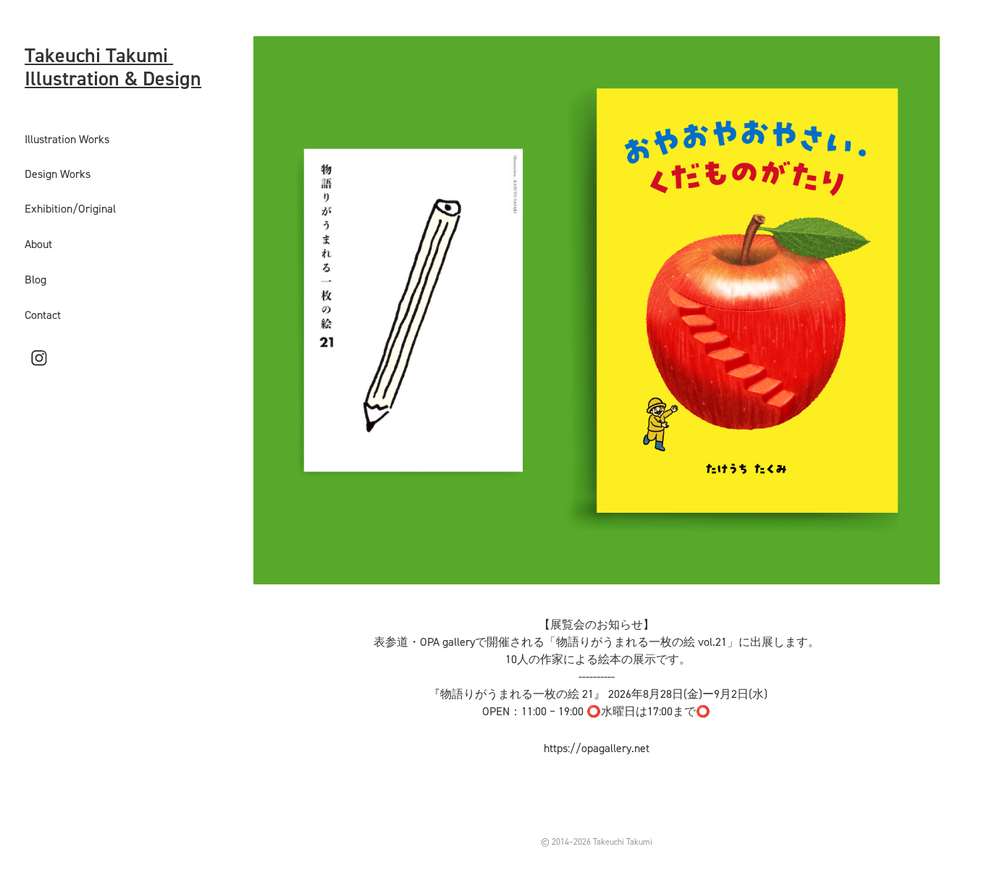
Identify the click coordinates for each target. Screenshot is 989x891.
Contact (43, 314)
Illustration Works (67, 139)
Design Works (58, 173)
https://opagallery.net (596, 748)
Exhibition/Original (70, 208)
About (38, 243)
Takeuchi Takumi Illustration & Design (113, 66)
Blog (35, 279)
